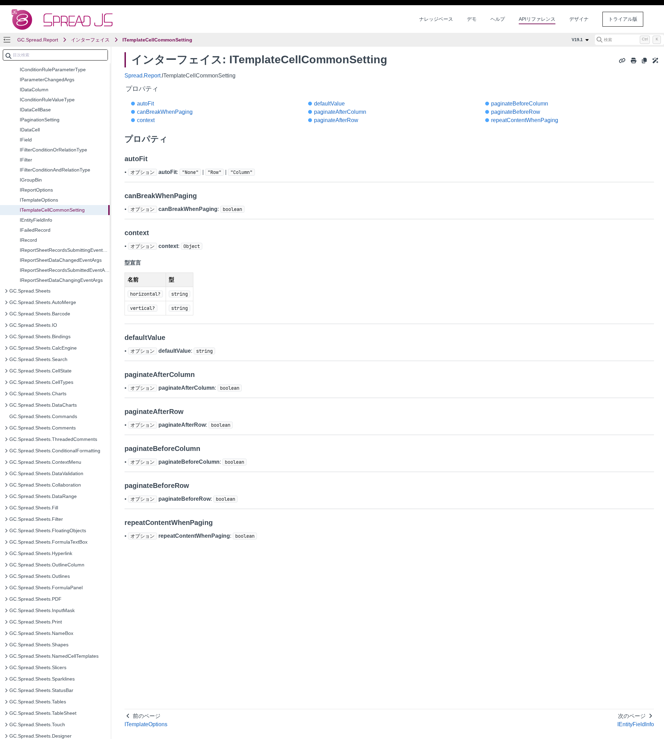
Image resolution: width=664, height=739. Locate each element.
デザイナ (579, 19)
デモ (472, 19)
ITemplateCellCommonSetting (157, 40)
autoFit (145, 104)
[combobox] (55, 55)
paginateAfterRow (336, 120)
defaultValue (329, 104)
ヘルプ (497, 19)
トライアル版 (622, 19)
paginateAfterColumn (340, 112)
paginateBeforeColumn (519, 104)
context (146, 120)
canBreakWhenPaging (165, 112)
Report (152, 75)
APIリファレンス (537, 19)
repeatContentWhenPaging (524, 120)
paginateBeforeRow (515, 112)
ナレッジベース (436, 19)
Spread (133, 75)
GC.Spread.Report (37, 40)
